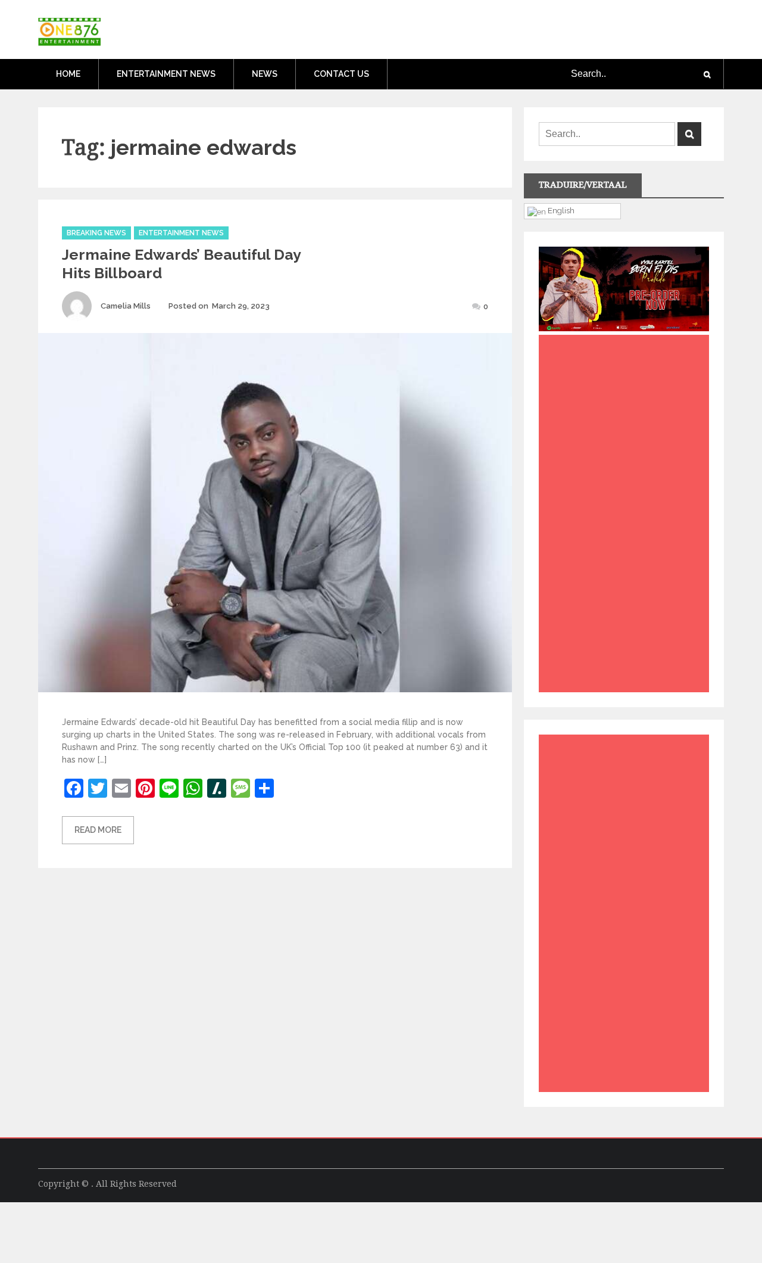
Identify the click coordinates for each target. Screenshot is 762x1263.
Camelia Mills (126, 305)
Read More (97, 830)
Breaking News (96, 233)
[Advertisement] (627, 516)
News (264, 74)
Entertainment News (166, 74)
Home (68, 74)
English (560, 210)
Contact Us (341, 74)
